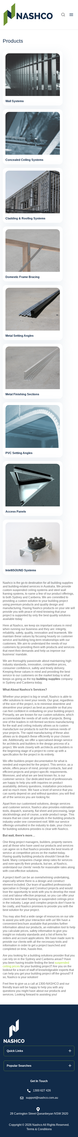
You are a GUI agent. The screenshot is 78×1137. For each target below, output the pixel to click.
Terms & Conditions (39, 1129)
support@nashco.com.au (42, 1097)
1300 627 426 (42, 1090)
